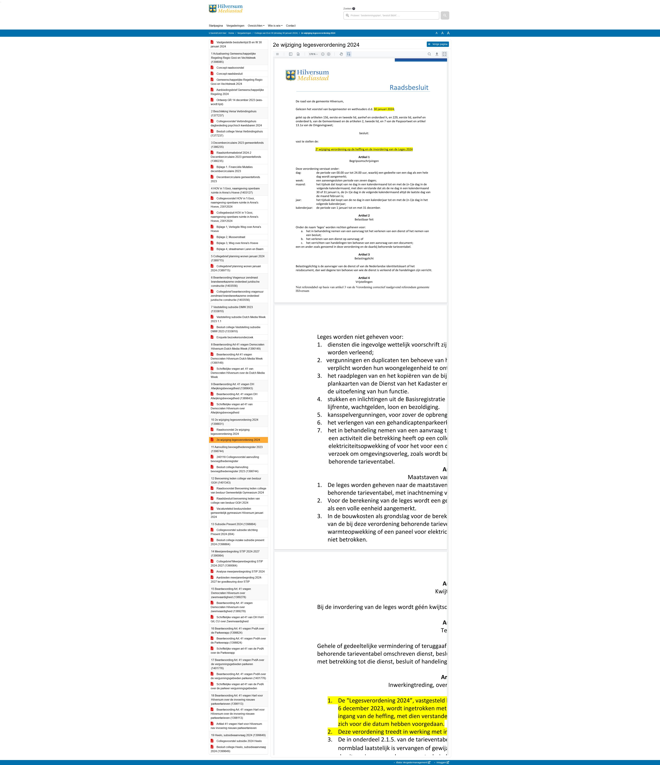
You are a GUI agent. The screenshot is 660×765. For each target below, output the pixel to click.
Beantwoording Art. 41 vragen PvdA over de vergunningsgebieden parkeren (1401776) (238, 676)
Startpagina (216, 25)
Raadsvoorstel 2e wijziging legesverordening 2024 (230, 431)
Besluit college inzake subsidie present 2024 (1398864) (237, 542)
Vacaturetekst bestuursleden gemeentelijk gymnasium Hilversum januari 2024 (237, 512)
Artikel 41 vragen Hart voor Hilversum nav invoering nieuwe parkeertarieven (236, 725)
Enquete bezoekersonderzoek (234, 337)
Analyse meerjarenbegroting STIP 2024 (240, 571)
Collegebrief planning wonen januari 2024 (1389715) (236, 268)
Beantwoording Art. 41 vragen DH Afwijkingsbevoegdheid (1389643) (234, 396)
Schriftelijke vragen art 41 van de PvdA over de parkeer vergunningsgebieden (237, 686)
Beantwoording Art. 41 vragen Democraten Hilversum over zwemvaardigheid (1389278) (232, 607)
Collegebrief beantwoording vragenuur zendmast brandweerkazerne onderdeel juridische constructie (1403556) (237, 295)
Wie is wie (274, 25)
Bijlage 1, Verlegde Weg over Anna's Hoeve (236, 229)
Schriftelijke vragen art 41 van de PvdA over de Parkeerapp (237, 650)
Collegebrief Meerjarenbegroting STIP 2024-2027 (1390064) (237, 563)
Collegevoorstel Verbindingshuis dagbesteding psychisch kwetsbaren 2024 (236, 123)
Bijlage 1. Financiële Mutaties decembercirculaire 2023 (232, 169)
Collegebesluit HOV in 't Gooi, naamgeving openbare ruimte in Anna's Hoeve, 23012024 (234, 216)
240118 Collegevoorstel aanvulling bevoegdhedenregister (235, 459)
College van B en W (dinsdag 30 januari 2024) (276, 33)
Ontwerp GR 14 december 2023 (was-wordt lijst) (237, 102)
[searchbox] (391, 15)
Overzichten (255, 25)
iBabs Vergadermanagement (411, 762)
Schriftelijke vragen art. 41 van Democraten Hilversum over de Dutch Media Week (238, 372)
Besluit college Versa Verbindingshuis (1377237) (237, 133)
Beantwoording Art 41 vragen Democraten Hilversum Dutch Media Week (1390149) (237, 358)
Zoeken (347, 8)
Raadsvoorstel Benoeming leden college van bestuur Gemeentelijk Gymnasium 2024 (238, 490)
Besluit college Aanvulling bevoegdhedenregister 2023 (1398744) (234, 469)
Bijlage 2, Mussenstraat (230, 237)
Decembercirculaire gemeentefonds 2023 (235, 179)
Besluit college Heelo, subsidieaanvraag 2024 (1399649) (238, 749)
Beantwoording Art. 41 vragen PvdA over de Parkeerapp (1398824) (238, 640)
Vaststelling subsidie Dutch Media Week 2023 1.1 (238, 319)
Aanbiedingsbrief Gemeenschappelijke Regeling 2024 (237, 91)
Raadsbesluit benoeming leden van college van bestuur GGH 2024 (235, 500)
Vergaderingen (235, 25)
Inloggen (441, 762)
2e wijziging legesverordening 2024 (238, 439)
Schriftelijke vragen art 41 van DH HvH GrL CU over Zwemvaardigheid (237, 619)
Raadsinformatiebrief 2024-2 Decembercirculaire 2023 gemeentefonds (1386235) (236, 156)
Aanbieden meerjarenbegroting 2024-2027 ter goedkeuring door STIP (236, 579)
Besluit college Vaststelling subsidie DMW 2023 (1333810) (235, 329)
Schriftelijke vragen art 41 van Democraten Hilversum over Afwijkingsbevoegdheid (232, 408)
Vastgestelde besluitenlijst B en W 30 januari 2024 (236, 44)
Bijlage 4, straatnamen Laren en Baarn (239, 249)
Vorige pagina (439, 44)
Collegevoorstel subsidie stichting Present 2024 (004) (234, 532)
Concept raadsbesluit (229, 73)
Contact (290, 25)
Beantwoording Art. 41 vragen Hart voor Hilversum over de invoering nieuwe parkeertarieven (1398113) (238, 713)
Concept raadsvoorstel (230, 67)
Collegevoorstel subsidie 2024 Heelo (239, 741)
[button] (445, 15)
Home (231, 33)
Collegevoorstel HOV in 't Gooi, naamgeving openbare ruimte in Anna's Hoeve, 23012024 (234, 202)
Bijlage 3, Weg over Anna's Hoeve (237, 243)
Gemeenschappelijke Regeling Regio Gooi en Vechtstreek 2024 (236, 81)
